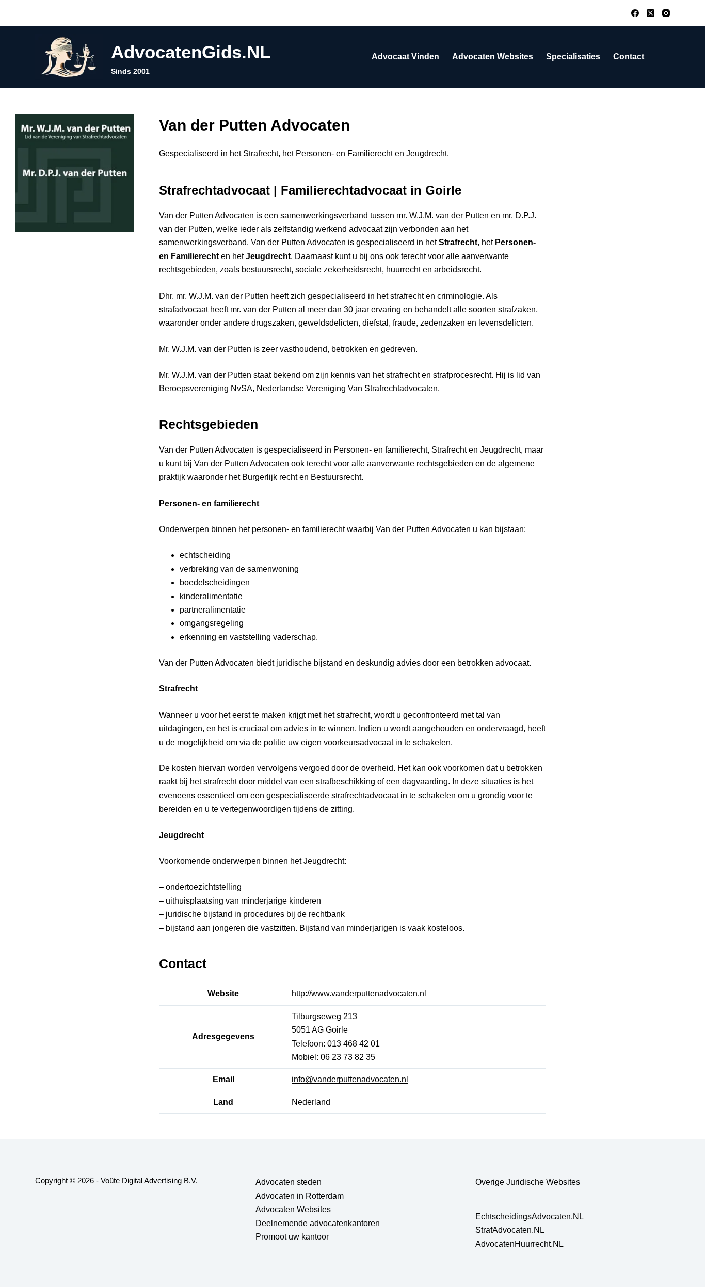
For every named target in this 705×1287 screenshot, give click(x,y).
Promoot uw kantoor (292, 1236)
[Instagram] (666, 13)
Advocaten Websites (293, 1209)
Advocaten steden (288, 1182)
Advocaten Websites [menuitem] (492, 56)
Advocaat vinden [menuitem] (405, 56)
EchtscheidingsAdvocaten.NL (529, 1216)
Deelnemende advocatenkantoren (317, 1223)
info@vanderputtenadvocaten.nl (350, 1079)
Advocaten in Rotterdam (299, 1196)
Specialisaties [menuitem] (573, 56)
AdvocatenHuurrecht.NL (519, 1244)
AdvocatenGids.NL (190, 52)
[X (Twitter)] (650, 13)
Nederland (311, 1102)
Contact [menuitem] (628, 56)
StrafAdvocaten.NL (509, 1230)
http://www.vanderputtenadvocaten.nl (359, 993)
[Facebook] (635, 13)
